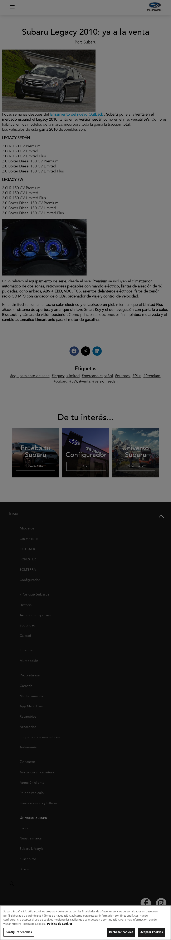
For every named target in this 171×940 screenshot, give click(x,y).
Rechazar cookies (121, 932)
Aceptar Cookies (151, 932)
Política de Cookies (59, 924)
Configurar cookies (19, 932)
